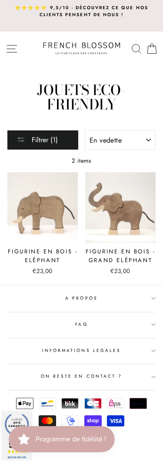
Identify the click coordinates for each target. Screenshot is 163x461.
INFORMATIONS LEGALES (81, 350)
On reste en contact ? (81, 376)
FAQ (81, 324)
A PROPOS (81, 298)
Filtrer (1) (44, 140)
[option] (81, 11)
